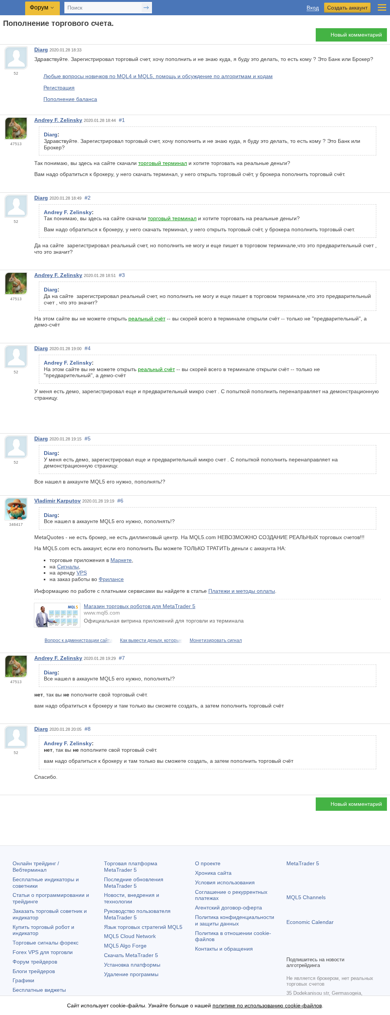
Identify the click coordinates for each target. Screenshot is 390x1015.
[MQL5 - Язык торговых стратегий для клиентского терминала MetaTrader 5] (13, 8)
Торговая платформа (130, 866)
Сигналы (68, 567)
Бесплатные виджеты (39, 990)
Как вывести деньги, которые (151, 640)
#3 (122, 275)
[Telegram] (303, 949)
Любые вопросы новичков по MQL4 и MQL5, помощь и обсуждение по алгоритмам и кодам (158, 76)
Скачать (131, 955)
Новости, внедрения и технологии (131, 898)
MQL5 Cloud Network (130, 936)
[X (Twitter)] (315, 949)
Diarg (41, 49)
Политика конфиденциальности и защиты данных (234, 920)
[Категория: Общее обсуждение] (14, 37)
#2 (88, 198)
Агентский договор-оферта (228, 908)
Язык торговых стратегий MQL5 (143, 927)
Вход (313, 8)
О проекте (208, 863)
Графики (23, 980)
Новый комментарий (356, 35)
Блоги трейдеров (34, 971)
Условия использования (225, 882)
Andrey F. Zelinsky (58, 120)
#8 (88, 729)
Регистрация (59, 88)
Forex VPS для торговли (43, 952)
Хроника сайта (213, 873)
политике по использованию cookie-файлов (267, 1005)
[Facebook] (291, 949)
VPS (82, 573)
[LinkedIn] (339, 949)
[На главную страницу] (5, 37)
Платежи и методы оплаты (241, 591)
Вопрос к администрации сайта (79, 640)
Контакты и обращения (224, 949)
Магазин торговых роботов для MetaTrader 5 (139, 606)
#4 (88, 348)
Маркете (121, 560)
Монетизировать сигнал (216, 640)
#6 (120, 501)
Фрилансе (111, 579)
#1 (122, 120)
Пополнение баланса (70, 99)
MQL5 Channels (306, 897)
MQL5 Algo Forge (125, 946)
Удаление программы (131, 974)
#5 (88, 438)
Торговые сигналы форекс (45, 943)
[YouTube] (327, 949)
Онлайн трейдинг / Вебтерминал (36, 866)
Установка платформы (132, 965)
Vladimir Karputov (57, 501)
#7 (122, 658)
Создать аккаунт (347, 8)
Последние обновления (133, 882)
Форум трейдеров (35, 962)
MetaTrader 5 (302, 863)
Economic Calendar (310, 922)
